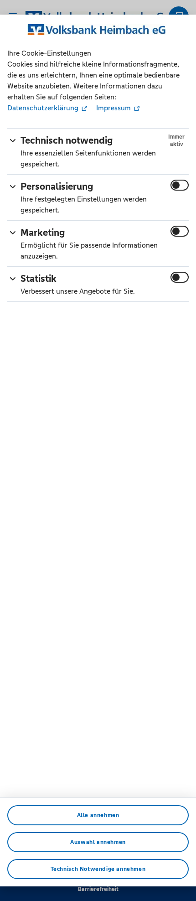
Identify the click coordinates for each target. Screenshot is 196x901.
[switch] (179, 185)
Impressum (113, 108)
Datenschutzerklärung (43, 108)
